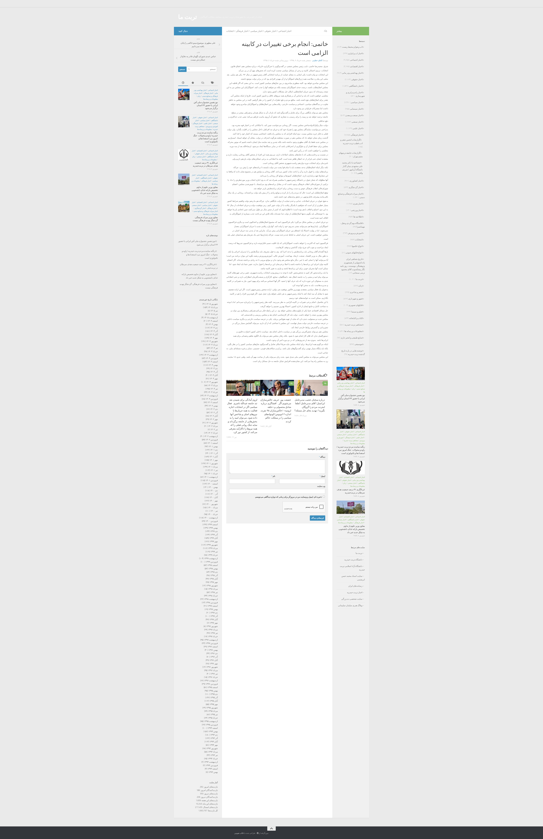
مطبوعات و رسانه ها (210, 99)
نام (273, 476)
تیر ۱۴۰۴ (214, 348)
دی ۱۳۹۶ (214, 653)
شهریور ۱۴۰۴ (212, 341)
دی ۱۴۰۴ (214, 327)
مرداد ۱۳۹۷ (213, 629)
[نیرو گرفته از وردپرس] (258, 833)
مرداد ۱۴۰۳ (213, 385)
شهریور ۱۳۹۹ (212, 545)
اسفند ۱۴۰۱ (212, 443)
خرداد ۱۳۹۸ (213, 595)
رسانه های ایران (355, 586)
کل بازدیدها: (212, 810)
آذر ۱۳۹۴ (214, 738)
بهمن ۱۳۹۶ (213, 650)
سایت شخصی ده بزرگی (351, 599)
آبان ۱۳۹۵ (213, 701)
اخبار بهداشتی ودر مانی (352, 73)
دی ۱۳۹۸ (214, 572)
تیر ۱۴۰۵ (214, 310)
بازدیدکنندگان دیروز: (209, 797)
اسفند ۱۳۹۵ (212, 687)
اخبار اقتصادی (201, 151)
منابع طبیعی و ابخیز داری (351, 337)
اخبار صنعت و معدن (353, 115)
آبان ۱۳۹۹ (213, 538)
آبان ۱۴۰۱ (213, 456)
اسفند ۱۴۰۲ (212, 402)
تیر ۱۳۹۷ (214, 633)
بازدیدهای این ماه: (210, 804)
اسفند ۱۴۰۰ (212, 483)
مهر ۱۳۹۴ (214, 745)
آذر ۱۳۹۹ (214, 534)
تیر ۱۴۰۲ (214, 429)
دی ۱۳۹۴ (214, 735)
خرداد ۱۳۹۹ (213, 555)
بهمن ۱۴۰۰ (213, 487)
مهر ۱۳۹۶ (214, 663)
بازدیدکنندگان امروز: (209, 790)
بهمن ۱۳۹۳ (213, 772)
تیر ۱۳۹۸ (214, 592)
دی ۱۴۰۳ (214, 368)
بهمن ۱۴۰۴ (213, 324)
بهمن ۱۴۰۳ (213, 365)
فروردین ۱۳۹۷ (212, 643)
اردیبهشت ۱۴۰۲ (211, 436)
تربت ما (187, 16)
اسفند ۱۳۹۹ (212, 524)
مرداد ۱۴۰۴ (213, 344)
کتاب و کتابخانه (355, 318)
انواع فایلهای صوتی (354, 252)
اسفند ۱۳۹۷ (212, 606)
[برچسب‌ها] (213, 83)
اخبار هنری (357, 203)
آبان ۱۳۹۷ (213, 619)
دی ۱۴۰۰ (214, 490)
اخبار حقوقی (270, 31)
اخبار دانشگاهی (212, 157)
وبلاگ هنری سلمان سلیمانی (350, 605)
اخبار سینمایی (356, 109)
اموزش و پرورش (212, 126)
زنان (199, 96)
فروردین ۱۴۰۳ (212, 399)
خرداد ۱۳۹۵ (213, 718)
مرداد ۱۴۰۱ (213, 467)
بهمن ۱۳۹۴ (213, 731)
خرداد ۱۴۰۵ (213, 314)
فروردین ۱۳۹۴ (212, 765)
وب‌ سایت (321, 486)
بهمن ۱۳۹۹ (213, 528)
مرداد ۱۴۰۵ (213, 307)
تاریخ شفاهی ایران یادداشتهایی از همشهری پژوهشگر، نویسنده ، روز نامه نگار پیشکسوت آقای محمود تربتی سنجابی (352, 266)
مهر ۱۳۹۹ (214, 541)
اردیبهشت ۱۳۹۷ (211, 640)
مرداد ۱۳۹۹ (213, 548)
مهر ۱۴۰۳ (214, 378)
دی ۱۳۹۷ (214, 612)
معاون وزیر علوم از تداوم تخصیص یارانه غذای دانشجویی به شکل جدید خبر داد (204, 190)
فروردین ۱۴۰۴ (212, 358)
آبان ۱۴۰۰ (213, 497)
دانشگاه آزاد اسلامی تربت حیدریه (352, 568)
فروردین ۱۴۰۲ (212, 439)
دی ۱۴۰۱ (214, 450)
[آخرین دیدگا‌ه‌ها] (203, 83)
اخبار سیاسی (256, 31)
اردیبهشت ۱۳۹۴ (211, 762)
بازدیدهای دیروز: (210, 793)
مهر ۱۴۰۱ (214, 460)
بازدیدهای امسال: (210, 807)
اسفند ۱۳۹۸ (212, 565)
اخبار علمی (207, 123)
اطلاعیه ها (357, 216)
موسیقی (358, 344)
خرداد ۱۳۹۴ (213, 758)
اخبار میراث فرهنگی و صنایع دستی (205, 211)
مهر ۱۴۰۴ (214, 338)
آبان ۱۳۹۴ (213, 741)
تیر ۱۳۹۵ (214, 714)
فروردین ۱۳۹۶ (212, 684)
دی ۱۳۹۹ (214, 531)
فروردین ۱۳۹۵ (212, 724)
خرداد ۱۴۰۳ (213, 392)
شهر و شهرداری (355, 298)
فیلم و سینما (356, 311)
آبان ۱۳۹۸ (213, 578)
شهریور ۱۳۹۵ (212, 707)
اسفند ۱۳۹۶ (212, 646)
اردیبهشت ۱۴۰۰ (211, 517)
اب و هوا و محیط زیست (352, 47)
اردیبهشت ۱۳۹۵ (211, 721)
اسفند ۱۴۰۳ (212, 361)
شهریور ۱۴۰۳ (212, 382)
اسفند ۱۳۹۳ (212, 768)
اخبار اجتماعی (284, 31)
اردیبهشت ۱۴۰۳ (211, 395)
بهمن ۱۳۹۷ (213, 609)
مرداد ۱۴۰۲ (213, 426)
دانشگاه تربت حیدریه (353, 559)
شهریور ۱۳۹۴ (212, 748)
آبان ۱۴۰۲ (213, 416)
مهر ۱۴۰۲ (214, 419)
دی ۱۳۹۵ (214, 694)
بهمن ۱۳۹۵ (213, 690)
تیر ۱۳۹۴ (214, 755)
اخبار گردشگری (200, 208)
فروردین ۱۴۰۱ (212, 480)
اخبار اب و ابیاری (355, 53)
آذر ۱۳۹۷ (214, 616)
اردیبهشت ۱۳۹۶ (211, 680)
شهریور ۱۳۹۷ (212, 626)
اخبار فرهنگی (242, 31)
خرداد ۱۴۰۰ (213, 514)
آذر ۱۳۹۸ (214, 575)
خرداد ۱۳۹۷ (213, 636)
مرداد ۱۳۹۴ (213, 752)
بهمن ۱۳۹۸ (213, 568)
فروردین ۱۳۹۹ (212, 562)
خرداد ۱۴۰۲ (213, 433)
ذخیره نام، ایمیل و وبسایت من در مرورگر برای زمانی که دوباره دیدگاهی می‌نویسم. (288, 497)
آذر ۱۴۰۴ (214, 331)
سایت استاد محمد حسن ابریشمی (353, 578)
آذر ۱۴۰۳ (214, 372)
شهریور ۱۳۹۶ (212, 667)
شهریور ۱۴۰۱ (212, 463)
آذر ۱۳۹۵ (214, 697)
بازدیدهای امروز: (210, 787)
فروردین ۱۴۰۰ (212, 521)
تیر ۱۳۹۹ (214, 551)
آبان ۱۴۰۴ (213, 334)
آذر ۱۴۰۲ (214, 412)
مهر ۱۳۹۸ (214, 582)
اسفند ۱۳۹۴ (212, 728)
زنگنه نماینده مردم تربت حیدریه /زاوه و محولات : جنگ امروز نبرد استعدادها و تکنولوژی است (200, 254)
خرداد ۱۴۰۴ (213, 351)
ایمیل (322, 476)
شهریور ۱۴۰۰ (212, 504)
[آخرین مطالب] (183, 83)
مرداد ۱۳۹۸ (213, 589)
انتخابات (230, 31)
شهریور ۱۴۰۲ (212, 422)
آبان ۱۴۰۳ (213, 375)
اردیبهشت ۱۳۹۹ (211, 558)
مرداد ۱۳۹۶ (213, 670)
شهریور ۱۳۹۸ (212, 585)
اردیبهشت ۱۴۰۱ (211, 477)
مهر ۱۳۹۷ (214, 623)
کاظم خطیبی (317, 60)
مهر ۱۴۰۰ (214, 500)
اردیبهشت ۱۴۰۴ (211, 355)
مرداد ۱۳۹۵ (213, 711)
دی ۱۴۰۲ (214, 409)
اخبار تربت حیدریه (354, 592)
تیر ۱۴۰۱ (214, 470)
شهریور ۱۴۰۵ (212, 304)
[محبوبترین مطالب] (193, 83)
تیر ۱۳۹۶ (214, 673)
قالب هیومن (239, 833)
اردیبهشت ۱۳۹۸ (211, 599)
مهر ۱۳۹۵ (214, 704)
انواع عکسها (357, 246)
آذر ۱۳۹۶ (214, 657)
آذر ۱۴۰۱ (214, 453)
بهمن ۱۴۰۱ (213, 446)
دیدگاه (322, 457)
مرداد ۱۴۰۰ (213, 507)
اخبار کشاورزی (355, 181)
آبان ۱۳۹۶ (213, 660)
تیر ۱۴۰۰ (214, 511)
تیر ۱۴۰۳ (214, 388)
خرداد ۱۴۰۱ (213, 473)
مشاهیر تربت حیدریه (353, 324)
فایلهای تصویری (355, 305)
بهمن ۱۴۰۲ (213, 405)
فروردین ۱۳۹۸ (212, 602)
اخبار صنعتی (201, 157)
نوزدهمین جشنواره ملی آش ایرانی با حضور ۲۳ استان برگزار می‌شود (206, 105)
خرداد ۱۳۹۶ (213, 677)
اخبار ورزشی (356, 210)
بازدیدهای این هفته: (209, 800)
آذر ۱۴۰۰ (214, 494)
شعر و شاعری (356, 292)
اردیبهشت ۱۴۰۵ (211, 317)
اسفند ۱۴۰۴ (212, 321)
